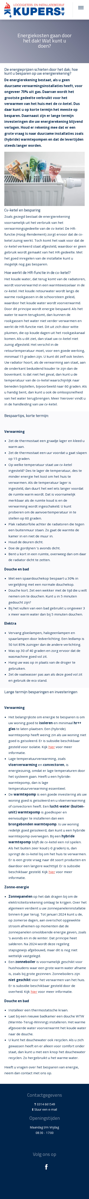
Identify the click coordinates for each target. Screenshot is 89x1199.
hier (51, 747)
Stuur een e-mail (45, 1109)
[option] (44, 41)
